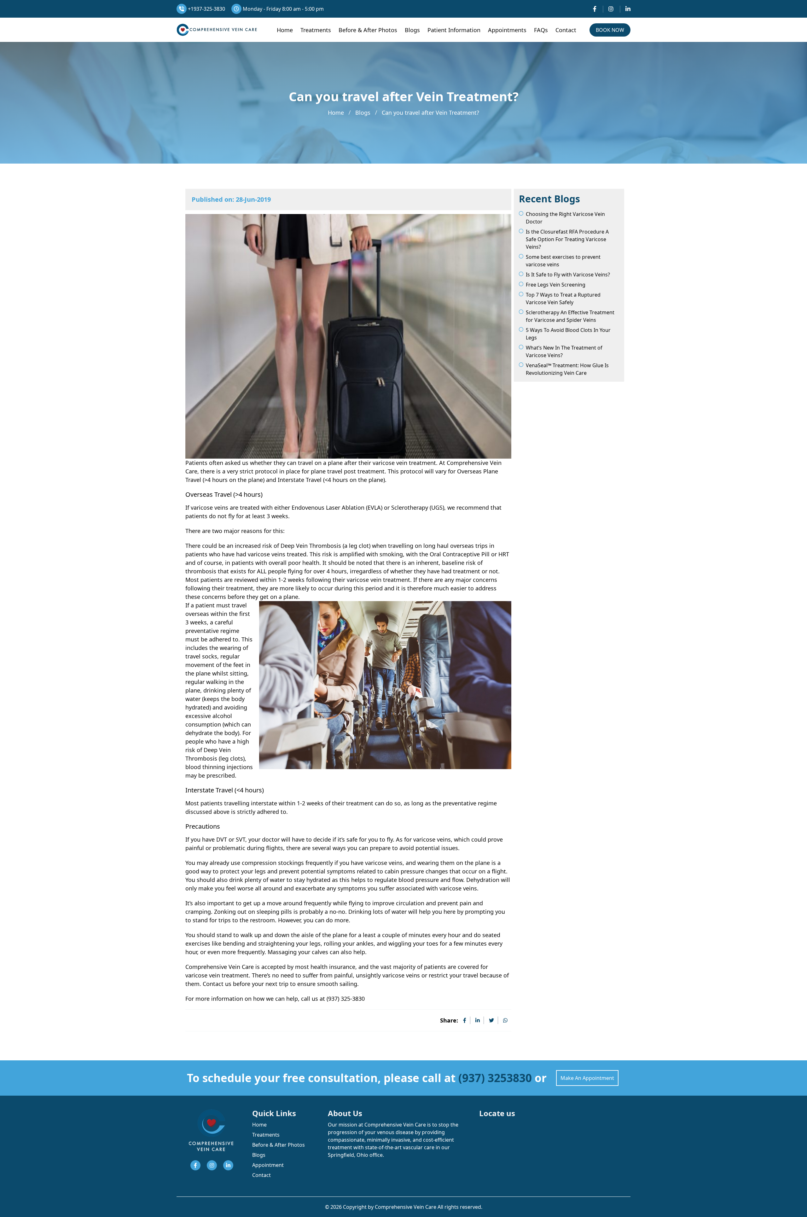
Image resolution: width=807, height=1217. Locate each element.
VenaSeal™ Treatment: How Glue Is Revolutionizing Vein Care (567, 369)
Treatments (315, 30)
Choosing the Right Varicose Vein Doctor (565, 218)
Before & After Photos (368, 30)
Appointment (268, 1165)
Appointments (507, 30)
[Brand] (217, 29)
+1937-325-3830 (206, 8)
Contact (565, 30)
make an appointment (587, 1078)
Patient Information (453, 30)
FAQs (541, 30)
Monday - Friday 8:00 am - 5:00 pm (282, 8)
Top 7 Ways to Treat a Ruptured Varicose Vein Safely (563, 298)
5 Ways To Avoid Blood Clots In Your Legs (568, 334)
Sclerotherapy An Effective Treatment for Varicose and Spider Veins (570, 316)
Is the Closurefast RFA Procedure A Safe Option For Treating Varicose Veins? (567, 239)
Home (285, 30)
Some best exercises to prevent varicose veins (563, 260)
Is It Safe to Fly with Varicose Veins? (568, 274)
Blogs (412, 30)
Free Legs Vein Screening (555, 284)
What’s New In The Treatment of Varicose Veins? (564, 351)
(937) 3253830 (495, 1077)
